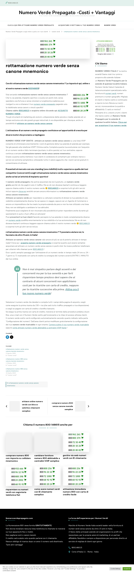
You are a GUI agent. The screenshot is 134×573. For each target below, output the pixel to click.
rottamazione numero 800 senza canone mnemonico (16, 370)
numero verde (14, 220)
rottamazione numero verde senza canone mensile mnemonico (17, 350)
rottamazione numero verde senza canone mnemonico (23, 384)
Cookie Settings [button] (115, 569)
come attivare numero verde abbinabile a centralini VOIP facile (39, 328)
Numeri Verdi (110, 25)
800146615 (33, 88)
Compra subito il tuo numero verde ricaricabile (69, 324)
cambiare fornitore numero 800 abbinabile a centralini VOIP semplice (47, 458)
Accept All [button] (127, 569)
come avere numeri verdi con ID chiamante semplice (47, 492)
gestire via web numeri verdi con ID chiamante (74, 456)
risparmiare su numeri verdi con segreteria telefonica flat (17, 492)
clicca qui (22, 191)
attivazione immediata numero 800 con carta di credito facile (75, 492)
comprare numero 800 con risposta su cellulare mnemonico (18, 458)
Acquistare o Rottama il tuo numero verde (79, 25)
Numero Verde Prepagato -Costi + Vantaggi (67, 12)
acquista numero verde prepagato (36, 243)
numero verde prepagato (44, 104)
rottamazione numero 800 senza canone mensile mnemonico (16, 360)
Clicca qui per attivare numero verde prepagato (31, 25)
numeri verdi (110, 93)
